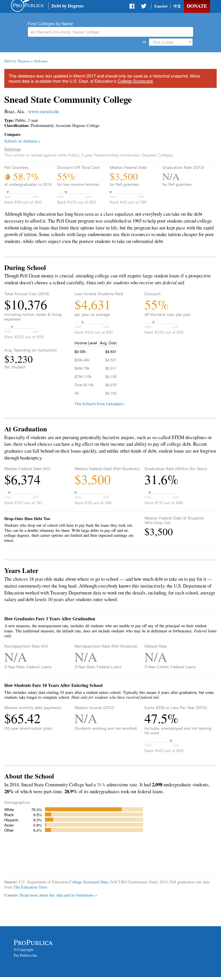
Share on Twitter (143, 7)
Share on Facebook (132, 7)
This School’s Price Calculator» (100, 404)
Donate (197, 5)
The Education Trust (30, 887)
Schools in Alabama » (22, 141)
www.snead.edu (43, 111)
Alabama (40, 60)
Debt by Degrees (67, 5)
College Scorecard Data (88, 882)
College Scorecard (135, 81)
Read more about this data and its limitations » (58, 895)
